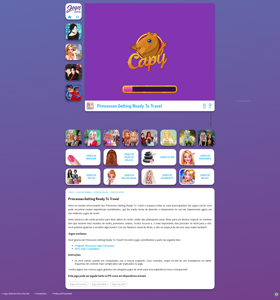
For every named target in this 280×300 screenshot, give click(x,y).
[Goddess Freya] (168, 138)
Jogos (71, 192)
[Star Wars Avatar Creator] (73, 72)
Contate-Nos (41, 293)
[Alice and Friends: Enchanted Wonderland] (73, 138)
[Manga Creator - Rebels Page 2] (73, 32)
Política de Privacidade (62, 293)
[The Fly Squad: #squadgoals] (149, 138)
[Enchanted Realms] (206, 138)
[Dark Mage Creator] (187, 138)
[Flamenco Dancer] (73, 92)
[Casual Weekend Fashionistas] (111, 138)
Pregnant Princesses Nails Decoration (94, 245)
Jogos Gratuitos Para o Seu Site (16, 293)
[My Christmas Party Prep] (92, 138)
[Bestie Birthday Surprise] (130, 138)
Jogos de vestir (117, 192)
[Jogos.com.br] (69, 17)
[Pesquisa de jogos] (78, 17)
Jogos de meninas (83, 192)
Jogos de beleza (101, 192)
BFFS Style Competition (87, 248)
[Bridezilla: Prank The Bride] (73, 52)
